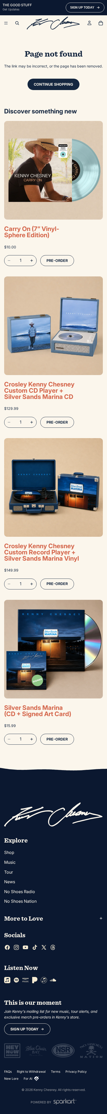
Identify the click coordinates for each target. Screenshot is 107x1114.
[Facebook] (7, 948)
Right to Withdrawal (31, 1072)
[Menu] (6, 23)
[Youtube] (25, 948)
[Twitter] (44, 948)
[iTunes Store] (44, 980)
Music (10, 862)
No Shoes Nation (20, 901)
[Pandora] (35, 980)
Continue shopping (53, 84)
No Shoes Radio (19, 891)
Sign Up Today (24, 1029)
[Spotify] (16, 980)
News (9, 882)
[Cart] (100, 23)
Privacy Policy (76, 1072)
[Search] (17, 23)
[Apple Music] (7, 980)
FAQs (8, 1072)
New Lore (11, 1079)
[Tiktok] (35, 948)
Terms (55, 1072)
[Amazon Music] (25, 980)
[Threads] (53, 948)
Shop (9, 852)
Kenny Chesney (45, 1090)
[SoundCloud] (53, 980)
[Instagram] (16, 948)
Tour (8, 872)
